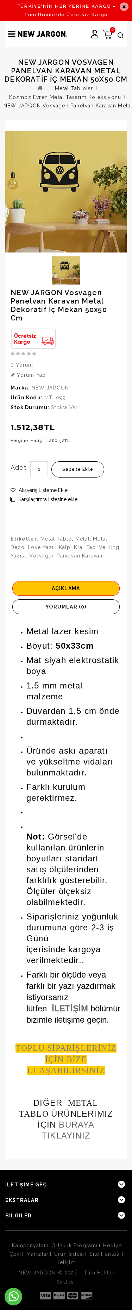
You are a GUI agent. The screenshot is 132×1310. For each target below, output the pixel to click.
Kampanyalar (29, 1245)
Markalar (37, 1254)
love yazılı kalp (49, 547)
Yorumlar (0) (65, 607)
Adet (19, 467)
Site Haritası (105, 1254)
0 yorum (22, 365)
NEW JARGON (50, 388)
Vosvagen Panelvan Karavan (66, 556)
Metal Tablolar (74, 88)
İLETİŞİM (70, 1008)
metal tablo (56, 539)
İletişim (66, 1262)
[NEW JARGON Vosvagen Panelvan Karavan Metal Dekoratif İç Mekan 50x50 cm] (66, 191)
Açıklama (66, 588)
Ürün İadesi (69, 1254)
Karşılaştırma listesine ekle (47, 499)
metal (82, 539)
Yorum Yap (30, 375)
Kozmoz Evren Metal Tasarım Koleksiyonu (65, 97)
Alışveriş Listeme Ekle (42, 490)
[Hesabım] (94, 35)
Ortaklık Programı (74, 1245)
